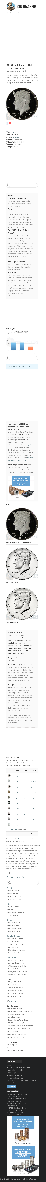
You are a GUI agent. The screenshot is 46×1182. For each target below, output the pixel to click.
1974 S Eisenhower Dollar (17, 1099)
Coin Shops (12, 1073)
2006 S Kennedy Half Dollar (17, 1094)
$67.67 (34, 814)
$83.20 (34, 793)
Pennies (10, 888)
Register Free (12, 829)
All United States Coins (16, 877)
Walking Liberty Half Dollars (17, 966)
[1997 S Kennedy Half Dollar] (10, 813)
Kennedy (16, 137)
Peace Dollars (13, 985)
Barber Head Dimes (15, 928)
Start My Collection (14, 1045)
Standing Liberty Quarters (17, 944)
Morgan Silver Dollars (15, 982)
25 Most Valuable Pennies (17, 1014)
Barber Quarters (13, 947)
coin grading (28, 445)
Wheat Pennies (13, 893)
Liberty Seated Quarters (16, 950)
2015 (14, 133)
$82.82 (34, 803)
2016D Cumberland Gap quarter (19, 1067)
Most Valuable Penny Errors (17, 1023)
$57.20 (34, 825)
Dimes (9, 920)
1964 (17, 782)
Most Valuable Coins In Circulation (20, 1011)
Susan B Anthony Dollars (16, 993)
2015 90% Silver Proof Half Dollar (18, 542)
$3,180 (34, 776)
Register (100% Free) (15, 1050)
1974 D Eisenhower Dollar (17, 1108)
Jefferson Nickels (14, 906)
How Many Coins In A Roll (17, 1034)
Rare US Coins (13, 1031)
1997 (17, 814)
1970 (17, 793)
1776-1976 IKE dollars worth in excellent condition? (21, 1082)
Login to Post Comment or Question (20, 366)
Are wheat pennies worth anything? (20, 1026)
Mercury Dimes (13, 925)
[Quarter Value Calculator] (23, 1131)
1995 (17, 803)
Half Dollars (11, 958)
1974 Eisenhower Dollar (16, 1113)
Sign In (10, 1047)
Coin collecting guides (15, 1070)
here (19, 839)
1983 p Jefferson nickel (16, 1078)
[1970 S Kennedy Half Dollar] (10, 791)
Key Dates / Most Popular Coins (19, 1029)
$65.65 (34, 820)
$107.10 (33, 787)
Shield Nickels (13, 915)
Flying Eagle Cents (14, 899)
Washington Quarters (15, 938)
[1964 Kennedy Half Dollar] (10, 824)
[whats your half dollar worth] (21, 488)
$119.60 (33, 782)
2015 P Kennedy (12, 582)
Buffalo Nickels (13, 909)
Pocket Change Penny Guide (18, 1020)
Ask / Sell (11, 1086)
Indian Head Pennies (15, 896)
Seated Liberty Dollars (16, 988)
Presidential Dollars (15, 996)
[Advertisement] (23, 38)
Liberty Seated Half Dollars (17, 972)
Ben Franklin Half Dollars (16, 963)
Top (7, 873)
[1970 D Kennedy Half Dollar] (10, 808)
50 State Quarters (14, 941)
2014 (17, 776)
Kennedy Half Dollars (15, 960)
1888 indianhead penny (16, 1075)
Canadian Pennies (14, 1017)
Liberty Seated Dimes (15, 931)
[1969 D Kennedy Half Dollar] (10, 818)
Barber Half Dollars (15, 969)
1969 (17, 820)
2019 (17, 798)
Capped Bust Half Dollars (17, 975)
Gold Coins (13, 1001)
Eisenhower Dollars (15, 991)
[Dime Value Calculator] (23, 1161)
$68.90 (34, 809)
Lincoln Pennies (13, 891)
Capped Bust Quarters (16, 953)
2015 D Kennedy (12, 622)
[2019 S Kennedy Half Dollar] (10, 797)
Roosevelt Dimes (14, 922)
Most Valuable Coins (15, 1008)
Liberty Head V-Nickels (16, 912)
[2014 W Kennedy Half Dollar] (10, 775)
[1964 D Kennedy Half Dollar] (10, 780)
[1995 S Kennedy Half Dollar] (10, 802)
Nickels (10, 904)
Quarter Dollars (13, 936)
